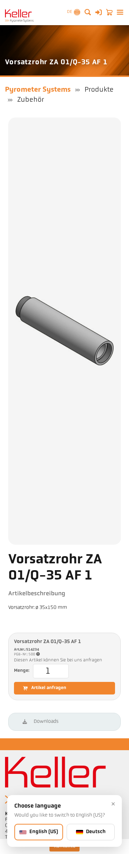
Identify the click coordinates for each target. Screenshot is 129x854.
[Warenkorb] (109, 12)
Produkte (99, 89)
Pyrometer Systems (38, 89)
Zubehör (30, 99)
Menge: (21, 671)
